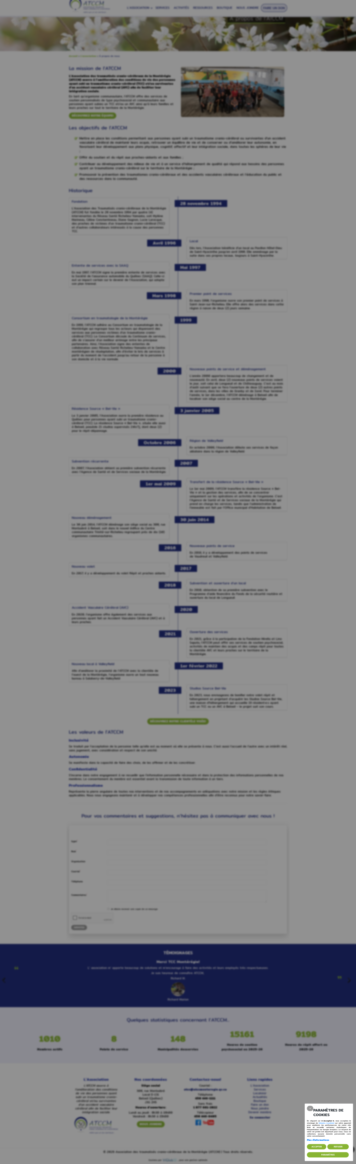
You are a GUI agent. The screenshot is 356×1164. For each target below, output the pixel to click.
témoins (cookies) (326, 1123)
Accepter (317, 1146)
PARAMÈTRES (328, 1154)
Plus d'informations (318, 1140)
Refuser (338, 1146)
